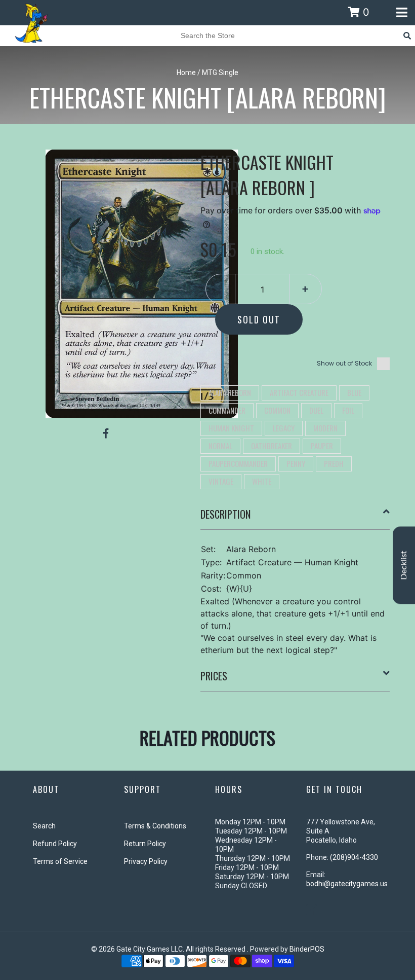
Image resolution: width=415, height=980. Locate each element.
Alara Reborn (230, 392)
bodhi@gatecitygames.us (347, 884)
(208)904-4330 (354, 857)
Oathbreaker (271, 445)
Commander (227, 410)
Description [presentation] (225, 514)
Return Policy (145, 844)
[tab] (295, 518)
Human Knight (231, 427)
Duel (316, 410)
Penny (295, 463)
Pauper (322, 445)
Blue (354, 392)
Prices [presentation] (213, 675)
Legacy (284, 427)
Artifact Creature (299, 392)
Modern (325, 427)
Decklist (404, 565)
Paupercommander (238, 463)
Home (186, 72)
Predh (334, 463)
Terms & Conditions (155, 826)
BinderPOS (306, 949)
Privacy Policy (146, 861)
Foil (348, 410)
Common (277, 410)
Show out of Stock (344, 363)
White (261, 481)
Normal (220, 445)
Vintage (221, 481)
